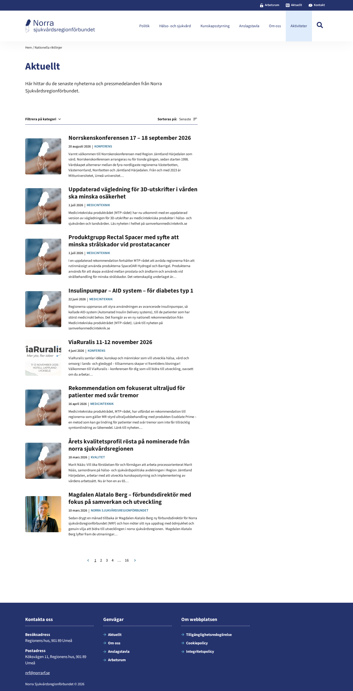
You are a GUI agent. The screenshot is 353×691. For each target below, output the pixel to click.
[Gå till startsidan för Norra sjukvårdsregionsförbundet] (60, 26)
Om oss (275, 26)
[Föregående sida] (88, 560)
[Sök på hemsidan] (320, 26)
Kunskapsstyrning (215, 26)
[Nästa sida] (135, 560)
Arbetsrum (272, 5)
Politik (144, 26)
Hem (28, 47)
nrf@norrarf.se (37, 673)
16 (127, 560)
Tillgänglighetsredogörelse (209, 634)
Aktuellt (296, 5)
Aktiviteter (299, 26)
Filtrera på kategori (40, 119)
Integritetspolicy (200, 651)
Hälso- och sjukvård (175, 26)
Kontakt (319, 5)
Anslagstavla (249, 26)
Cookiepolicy (197, 643)
